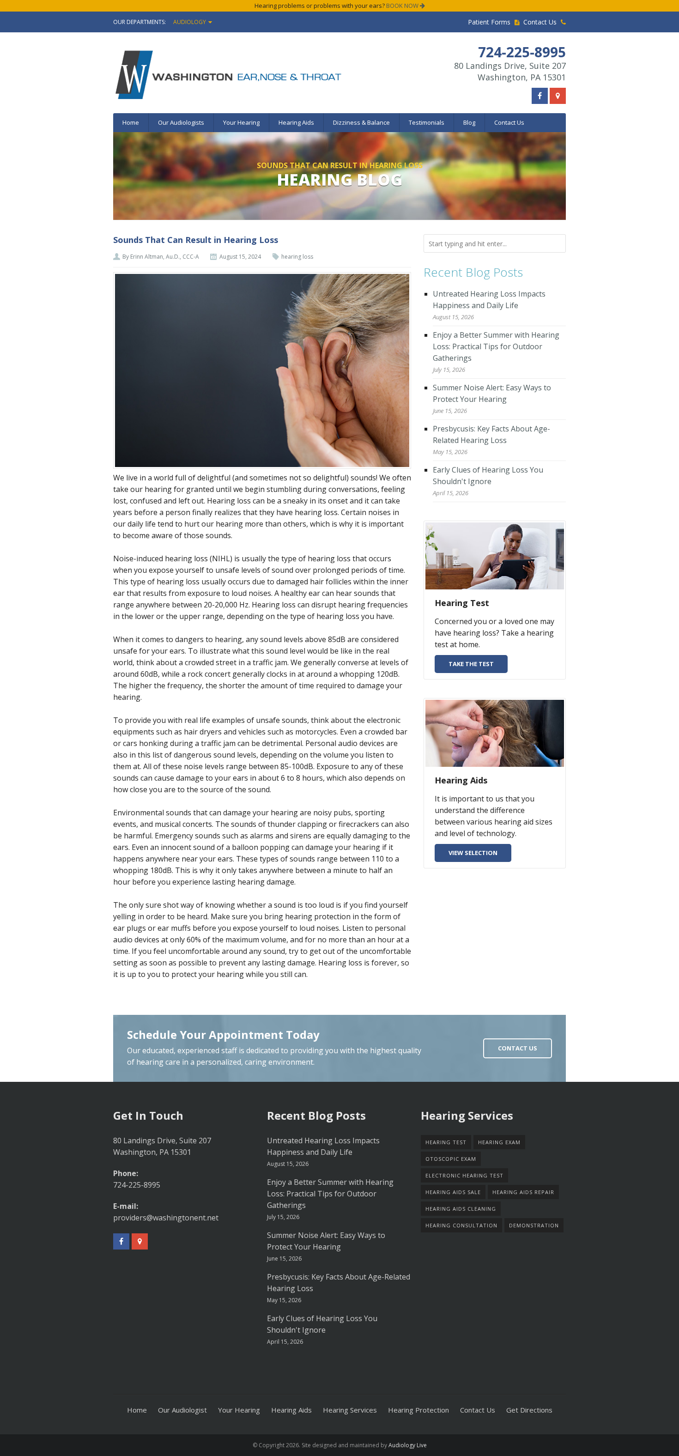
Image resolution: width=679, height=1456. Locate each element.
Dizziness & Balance (361, 122)
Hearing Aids (296, 122)
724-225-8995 (136, 1185)
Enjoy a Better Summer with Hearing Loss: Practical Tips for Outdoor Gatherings (496, 346)
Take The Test (471, 664)
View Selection (473, 853)
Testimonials (426, 122)
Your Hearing (241, 122)
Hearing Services (350, 1409)
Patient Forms (490, 22)
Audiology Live (407, 1445)
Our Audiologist (182, 1409)
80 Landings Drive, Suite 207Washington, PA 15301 (510, 71)
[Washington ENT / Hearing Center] (271, 74)
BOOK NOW (403, 5)
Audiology (189, 22)
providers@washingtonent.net (165, 1218)
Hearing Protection (418, 1409)
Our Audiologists (181, 122)
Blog (469, 122)
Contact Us (540, 22)
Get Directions (529, 1409)
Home (130, 122)
